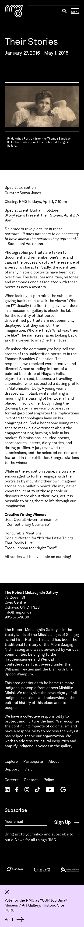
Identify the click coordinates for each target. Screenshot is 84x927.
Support (12, 769)
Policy (49, 780)
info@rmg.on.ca (18, 612)
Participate (33, 761)
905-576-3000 (17, 617)
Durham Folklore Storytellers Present (33, 212)
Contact (31, 780)
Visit (28, 769)
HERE (9, 910)
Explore (11, 761)
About (54, 761)
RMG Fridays (30, 201)
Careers (11, 780)
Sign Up (63, 822)
